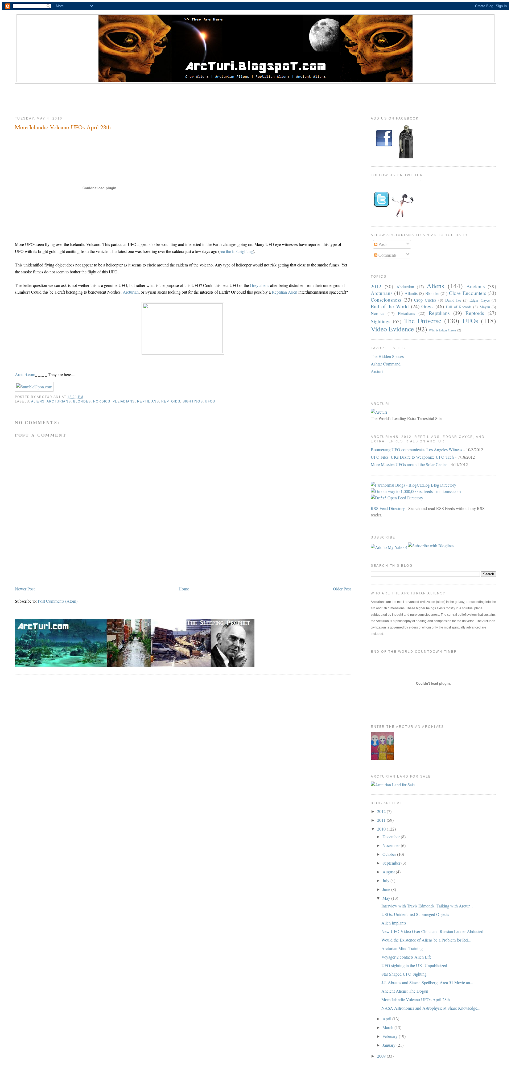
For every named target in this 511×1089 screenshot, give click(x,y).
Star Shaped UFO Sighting (404, 974)
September (391, 863)
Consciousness (386, 299)
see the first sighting (236, 251)
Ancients (475, 286)
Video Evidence (392, 328)
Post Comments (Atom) (57, 601)
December (391, 836)
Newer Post (25, 588)
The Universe (423, 320)
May (386, 898)
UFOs (210, 401)
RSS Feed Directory (388, 508)
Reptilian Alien (285, 292)
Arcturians (59, 401)
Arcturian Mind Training (402, 948)
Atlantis (411, 293)
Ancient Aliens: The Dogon (404, 991)
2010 (382, 829)
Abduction (405, 286)
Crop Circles (425, 300)
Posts (382, 244)
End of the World (390, 306)
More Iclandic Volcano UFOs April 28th (63, 127)
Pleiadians (124, 401)
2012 (376, 286)
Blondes (82, 401)
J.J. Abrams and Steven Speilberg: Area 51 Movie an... (427, 982)
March (388, 1027)
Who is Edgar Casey (442, 330)
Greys (427, 306)
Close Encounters (467, 293)
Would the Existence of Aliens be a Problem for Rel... (426, 940)
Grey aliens (260, 285)
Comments (387, 255)
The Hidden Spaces (387, 356)
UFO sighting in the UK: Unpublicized (414, 965)
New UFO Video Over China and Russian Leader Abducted (432, 931)
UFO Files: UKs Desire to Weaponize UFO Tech (412, 457)
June (386, 889)
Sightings (193, 401)
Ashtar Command (386, 364)
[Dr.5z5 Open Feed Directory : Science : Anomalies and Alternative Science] (397, 497)
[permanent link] (34, 386)
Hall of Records (458, 306)
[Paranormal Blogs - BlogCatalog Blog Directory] (413, 485)
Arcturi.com (25, 374)
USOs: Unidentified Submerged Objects (415, 914)
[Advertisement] (255, 98)
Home (184, 588)
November (391, 845)
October (389, 854)
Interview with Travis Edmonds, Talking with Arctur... (427, 906)
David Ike (453, 300)
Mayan (485, 306)
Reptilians (148, 401)
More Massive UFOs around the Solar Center (409, 464)
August (389, 871)
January (389, 1045)
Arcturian (131, 292)
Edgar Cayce (479, 300)
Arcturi (377, 371)
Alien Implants (393, 923)
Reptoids (170, 401)
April (387, 1018)
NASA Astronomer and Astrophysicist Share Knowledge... (430, 1008)
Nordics (101, 401)
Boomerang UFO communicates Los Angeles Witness (416, 449)
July (386, 880)
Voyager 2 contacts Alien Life (406, 957)
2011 (382, 820)
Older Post (342, 588)
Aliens (38, 401)
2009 (382, 1056)
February (390, 1036)
